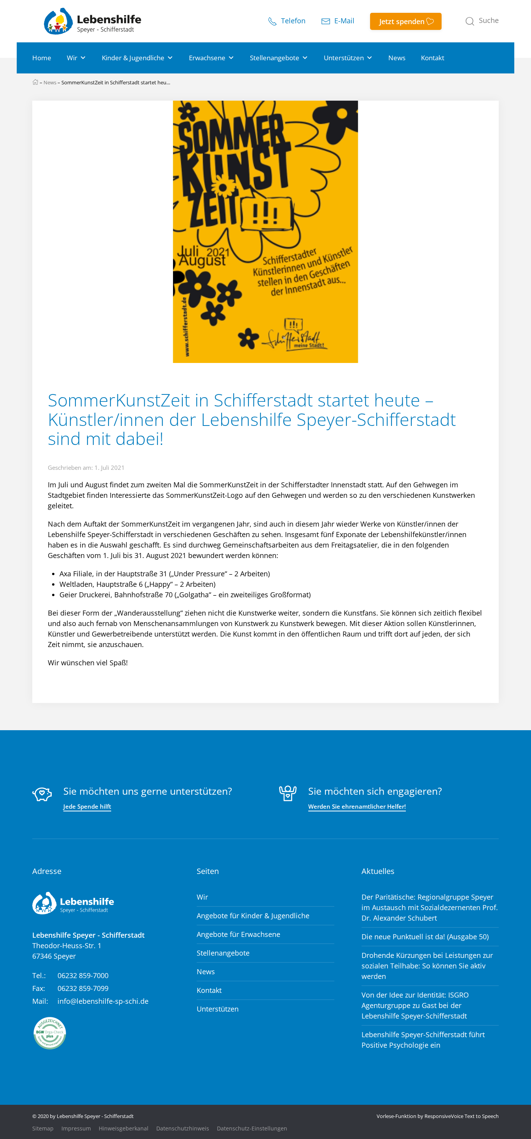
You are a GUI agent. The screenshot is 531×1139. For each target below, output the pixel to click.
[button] (482, 21)
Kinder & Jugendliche (133, 57)
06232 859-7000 (83, 975)
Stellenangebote (274, 57)
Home (41, 57)
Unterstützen (344, 57)
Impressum (76, 1128)
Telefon (292, 21)
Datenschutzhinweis (182, 1128)
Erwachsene (207, 57)
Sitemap (43, 1128)
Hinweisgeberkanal (123, 1128)
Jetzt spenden (401, 21)
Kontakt (432, 57)
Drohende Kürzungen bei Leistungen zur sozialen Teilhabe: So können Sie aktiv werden (427, 966)
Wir (72, 57)
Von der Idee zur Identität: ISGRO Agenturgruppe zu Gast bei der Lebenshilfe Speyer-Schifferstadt (415, 1005)
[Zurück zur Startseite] (92, 21)
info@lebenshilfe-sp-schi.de (103, 1001)
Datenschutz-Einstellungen (252, 1128)
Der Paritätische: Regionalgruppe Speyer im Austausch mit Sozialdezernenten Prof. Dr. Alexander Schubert (430, 907)
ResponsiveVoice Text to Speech (461, 1116)
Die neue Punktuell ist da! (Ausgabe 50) (425, 936)
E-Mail (343, 21)
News (396, 57)
